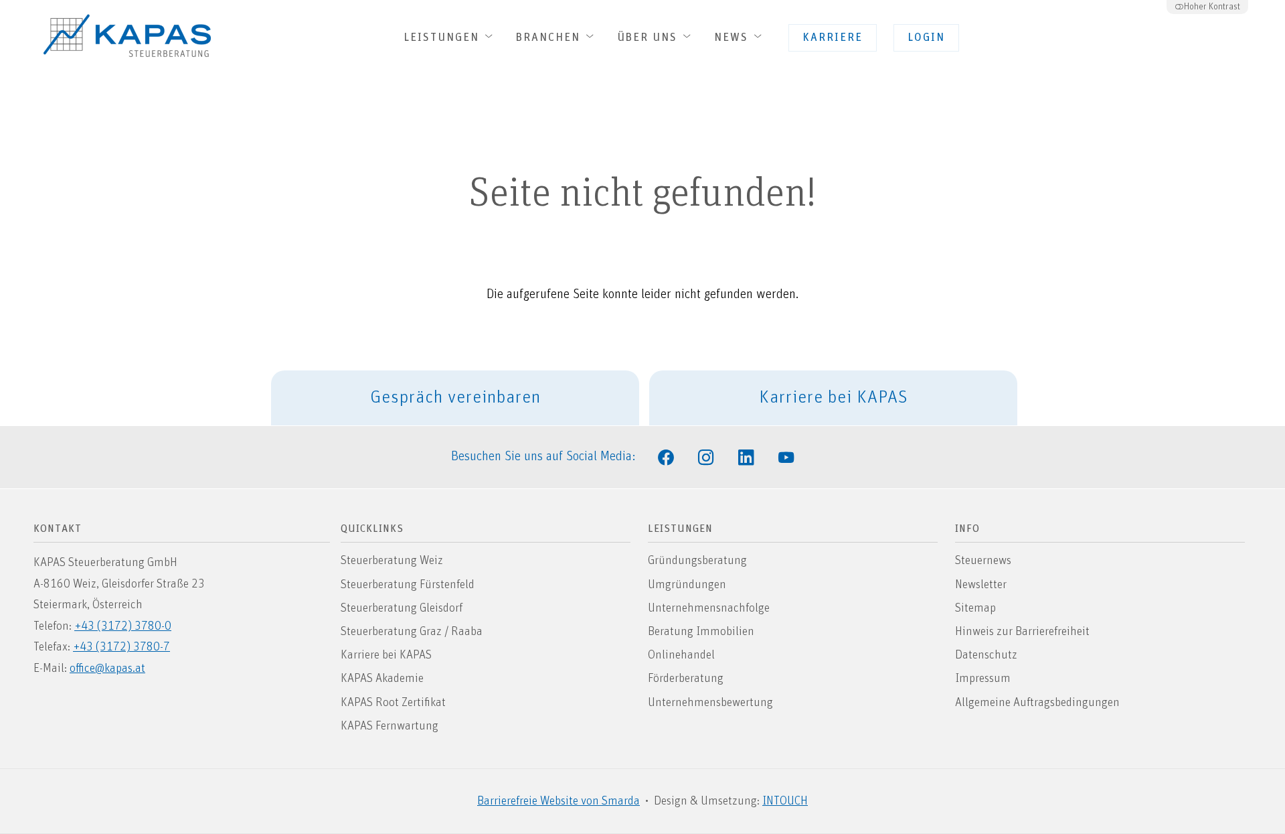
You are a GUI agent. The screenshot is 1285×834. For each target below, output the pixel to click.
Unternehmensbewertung (710, 703)
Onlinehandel (681, 655)
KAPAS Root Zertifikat (393, 703)
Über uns (649, 38)
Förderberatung (685, 679)
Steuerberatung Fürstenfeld (408, 585)
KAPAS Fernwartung (389, 726)
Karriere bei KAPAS (833, 398)
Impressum (983, 679)
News (733, 38)
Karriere (832, 38)
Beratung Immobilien (701, 632)
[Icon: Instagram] (706, 456)
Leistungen (443, 38)
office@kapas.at (107, 669)
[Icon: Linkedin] (746, 456)
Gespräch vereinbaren (455, 398)
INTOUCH (785, 801)
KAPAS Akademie (382, 679)
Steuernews (983, 561)
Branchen (550, 38)
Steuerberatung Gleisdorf (401, 608)
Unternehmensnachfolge (709, 608)
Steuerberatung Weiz (392, 561)
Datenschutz (986, 655)
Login (926, 38)
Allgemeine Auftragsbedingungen (1037, 703)
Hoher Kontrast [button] (1212, 6)
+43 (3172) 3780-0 (122, 626)
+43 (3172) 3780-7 (121, 647)
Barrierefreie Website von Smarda (558, 801)
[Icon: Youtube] (786, 456)
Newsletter (981, 585)
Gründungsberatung (697, 561)
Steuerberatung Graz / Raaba (412, 632)
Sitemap (975, 608)
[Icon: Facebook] (666, 456)
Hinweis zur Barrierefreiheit (1022, 632)
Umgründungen (687, 585)
